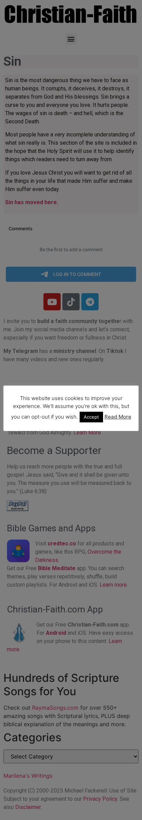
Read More (117, 416)
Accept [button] (91, 417)
